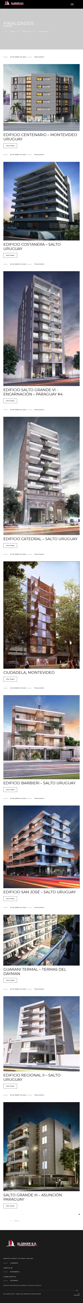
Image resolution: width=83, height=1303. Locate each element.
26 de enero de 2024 (18, 264)
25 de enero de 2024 (18, 57)
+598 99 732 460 (7, 1268)
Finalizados (39, 57)
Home (12, 31)
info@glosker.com (9, 1276)
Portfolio (26, 31)
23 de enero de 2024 (18, 554)
